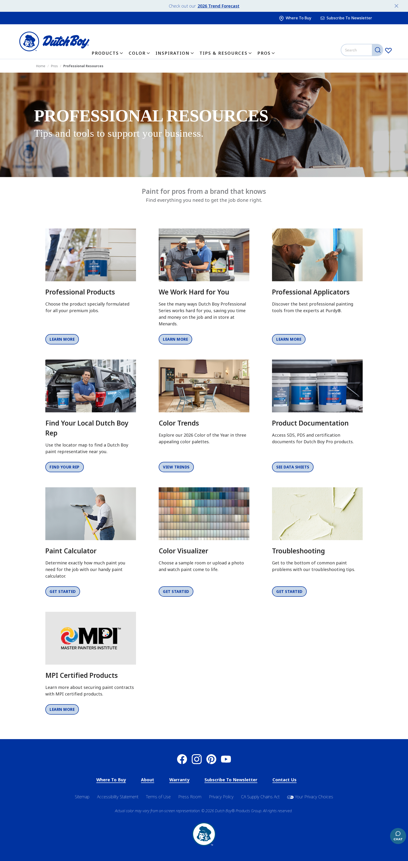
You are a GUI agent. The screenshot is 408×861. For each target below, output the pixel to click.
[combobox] (362, 50)
